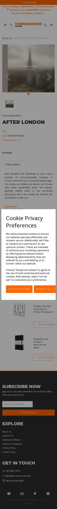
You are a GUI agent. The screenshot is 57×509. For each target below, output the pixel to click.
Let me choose (19, 289)
